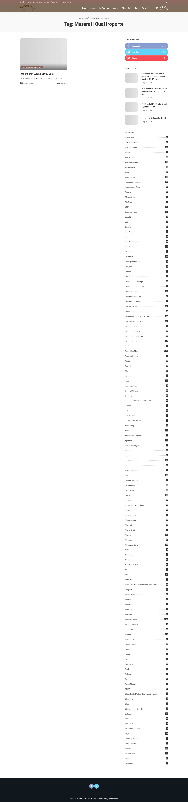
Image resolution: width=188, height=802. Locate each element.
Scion (127, 679)
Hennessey (129, 426)
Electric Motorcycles (133, 331)
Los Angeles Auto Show (134, 505)
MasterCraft (130, 530)
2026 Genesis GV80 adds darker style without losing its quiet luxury (154, 91)
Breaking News (131, 212)
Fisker (127, 376)
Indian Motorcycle (132, 446)
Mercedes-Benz (131, 545)
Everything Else (131, 351)
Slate (127, 704)
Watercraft (129, 764)
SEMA (127, 689)
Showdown (129, 699)
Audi (127, 172)
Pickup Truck (130, 594)
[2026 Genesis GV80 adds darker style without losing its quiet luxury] (131, 93)
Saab (127, 669)
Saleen (128, 674)
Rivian (127, 659)
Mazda (128, 535)
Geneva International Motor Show (138, 401)
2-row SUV (129, 137)
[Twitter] (166, 2)
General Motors (131, 391)
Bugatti (128, 217)
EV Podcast (129, 346)
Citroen (128, 272)
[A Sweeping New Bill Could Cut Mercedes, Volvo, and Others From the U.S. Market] (131, 78)
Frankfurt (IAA (130, 386)
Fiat (126, 371)
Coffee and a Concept (134, 281)
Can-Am (128, 232)
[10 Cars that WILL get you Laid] (43, 54)
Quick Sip (129, 629)
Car (126, 237)
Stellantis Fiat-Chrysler (134, 709)
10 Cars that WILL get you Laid (37, 74)
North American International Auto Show (141, 585)
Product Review (131, 624)
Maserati (128, 525)
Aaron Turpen (29, 83)
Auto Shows (130, 177)
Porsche (128, 614)
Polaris (128, 604)
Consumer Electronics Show (136, 296)
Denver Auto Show (132, 301)
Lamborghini (130, 485)
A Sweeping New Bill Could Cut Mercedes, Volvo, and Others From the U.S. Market (153, 76)
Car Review (129, 247)
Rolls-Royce (130, 664)
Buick (127, 222)
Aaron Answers (131, 147)
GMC (127, 411)
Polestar (128, 609)
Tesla (127, 719)
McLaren (128, 540)
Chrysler (128, 267)
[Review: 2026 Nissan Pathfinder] (131, 120)
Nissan (128, 575)
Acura (127, 152)
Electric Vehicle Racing (134, 336)
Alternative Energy (132, 162)
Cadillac (128, 227)
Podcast (128, 599)
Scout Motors (130, 684)
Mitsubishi (129, 555)
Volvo (127, 759)
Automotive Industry (133, 182)
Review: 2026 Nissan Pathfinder (154, 118)
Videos (128, 749)
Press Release (131, 619)
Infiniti (127, 450)
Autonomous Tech (132, 187)
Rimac (127, 654)
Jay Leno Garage (132, 460)
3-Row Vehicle (131, 142)
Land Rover (130, 490)
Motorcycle (129, 560)
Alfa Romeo (130, 157)
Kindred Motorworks (133, 480)
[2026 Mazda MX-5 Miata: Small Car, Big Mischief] (131, 107)
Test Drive (129, 724)
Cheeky (128, 252)
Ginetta (128, 406)
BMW (127, 207)
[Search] (166, 8)
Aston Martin (130, 167)
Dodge (127, 311)
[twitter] (146, 52)
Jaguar (128, 455)
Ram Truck (129, 639)
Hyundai (128, 441)
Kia (126, 475)
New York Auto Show (133, 565)
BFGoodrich (130, 197)
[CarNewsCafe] (27, 8)
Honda (127, 431)
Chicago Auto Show (133, 262)
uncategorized (131, 739)
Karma (127, 470)
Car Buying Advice (132, 242)
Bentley (128, 192)
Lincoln (128, 500)
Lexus (127, 495)
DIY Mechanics (131, 306)
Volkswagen (130, 754)
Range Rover (130, 644)
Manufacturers (131, 520)
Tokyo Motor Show (132, 729)
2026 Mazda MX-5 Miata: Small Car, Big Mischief (153, 105)
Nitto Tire (128, 580)
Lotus (127, 510)
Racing (128, 634)
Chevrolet (129, 257)
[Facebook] (163, 2)
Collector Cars (131, 291)
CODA (127, 276)
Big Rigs (128, 202)
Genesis (128, 396)
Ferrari (128, 366)
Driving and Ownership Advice (137, 316)
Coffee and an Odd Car (134, 286)
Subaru (128, 714)
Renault (128, 649)
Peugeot (128, 590)
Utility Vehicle (130, 744)
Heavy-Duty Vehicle (133, 421)
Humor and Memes (133, 436)
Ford (127, 381)
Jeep (127, 465)
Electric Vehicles (131, 341)
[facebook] (146, 46)
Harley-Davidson (132, 416)
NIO (126, 570)
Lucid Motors (130, 515)
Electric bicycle (131, 326)
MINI (127, 550)
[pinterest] (146, 58)
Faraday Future (131, 356)
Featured (128, 361)
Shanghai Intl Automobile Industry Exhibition (143, 694)
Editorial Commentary (32, 67)
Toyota (127, 734)
